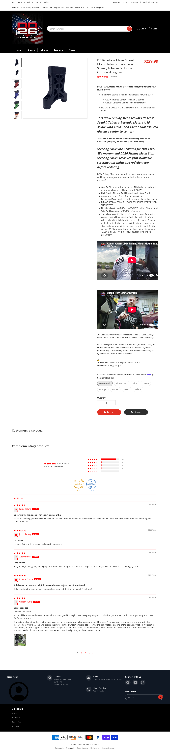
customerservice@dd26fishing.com (143, 2)
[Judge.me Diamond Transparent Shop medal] (91, 484)
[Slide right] (86, 88)
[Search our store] (129, 28)
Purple (115, 389)
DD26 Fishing (81, 744)
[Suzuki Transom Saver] (17, 73)
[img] (20, 505)
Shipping (15, 726)
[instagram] (142, 682)
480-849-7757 (118, 2)
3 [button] (85, 653)
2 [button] (81, 653)
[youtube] (135, 682)
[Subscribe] (160, 697)
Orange (102, 389)
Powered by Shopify (92, 744)
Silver (126, 389)
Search (15, 713)
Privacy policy (70, 748)
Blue (135, 383)
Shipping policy (95, 748)
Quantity (101, 397)
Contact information (108, 748)
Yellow (138, 389)
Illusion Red (121, 383)
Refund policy (59, 748)
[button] (102, 76)
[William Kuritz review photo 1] (20, 640)
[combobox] (89, 29)
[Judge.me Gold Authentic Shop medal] (79, 484)
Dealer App (16, 722)
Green (146, 383)
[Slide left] (24, 88)
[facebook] (128, 682)
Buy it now (136, 412)
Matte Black (105, 383)
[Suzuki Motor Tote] (17, 62)
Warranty (16, 717)
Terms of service (82, 748)
